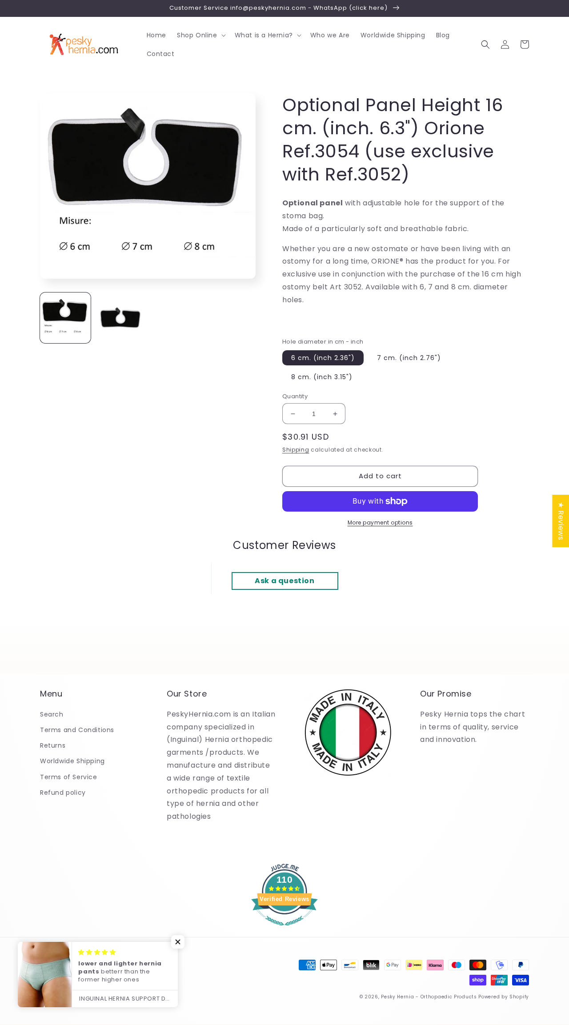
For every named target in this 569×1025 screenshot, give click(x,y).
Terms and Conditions (77, 729)
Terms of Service (68, 777)
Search (52, 714)
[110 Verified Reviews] (284, 930)
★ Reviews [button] (561, 521)
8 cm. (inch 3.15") (322, 376)
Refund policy (63, 792)
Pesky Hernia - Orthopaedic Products (429, 996)
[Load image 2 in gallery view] (120, 318)
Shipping (295, 449)
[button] (200, 35)
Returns (52, 745)
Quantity (295, 396)
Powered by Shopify (503, 996)
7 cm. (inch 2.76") (409, 357)
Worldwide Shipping (72, 761)
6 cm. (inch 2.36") (323, 357)
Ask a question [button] (284, 581)
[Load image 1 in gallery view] (65, 318)
